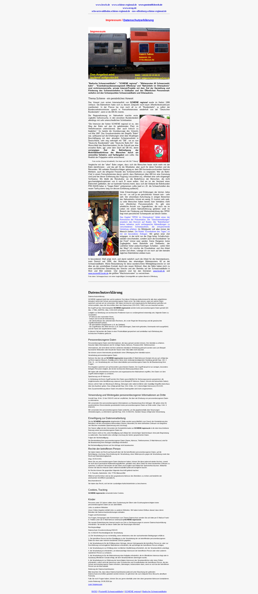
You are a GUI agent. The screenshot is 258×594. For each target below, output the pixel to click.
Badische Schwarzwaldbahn (154, 591)
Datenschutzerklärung (138, 20)
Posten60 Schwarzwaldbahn (111, 591)
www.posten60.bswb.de (98, 273)
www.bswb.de (159, 271)
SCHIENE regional (133, 591)
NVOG (94, 591)
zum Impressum (95, 584)
